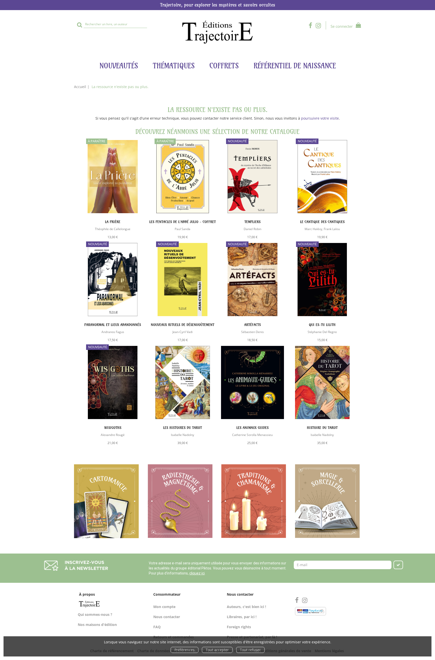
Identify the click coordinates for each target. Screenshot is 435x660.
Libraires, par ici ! (242, 616)
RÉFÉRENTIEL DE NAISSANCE (294, 65)
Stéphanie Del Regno (322, 332)
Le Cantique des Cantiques (322, 221)
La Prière (112, 221)
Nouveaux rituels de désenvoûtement (182, 324)
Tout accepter (217, 649)
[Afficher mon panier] (357, 26)
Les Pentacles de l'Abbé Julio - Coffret (182, 221)
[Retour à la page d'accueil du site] (217, 32)
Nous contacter (166, 616)
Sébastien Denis (252, 332)
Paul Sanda (182, 229)
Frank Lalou (332, 229)
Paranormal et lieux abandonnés (112, 324)
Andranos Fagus (112, 332)
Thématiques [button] (174, 65)
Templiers (252, 221)
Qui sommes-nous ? (95, 614)
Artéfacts (252, 324)
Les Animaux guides (252, 427)
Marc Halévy (313, 229)
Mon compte (164, 606)
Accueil (80, 86)
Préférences (184, 649)
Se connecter (342, 26)
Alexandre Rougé (113, 435)
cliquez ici (197, 573)
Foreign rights (239, 626)
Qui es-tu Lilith (322, 324)
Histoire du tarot (322, 427)
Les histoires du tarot (182, 427)
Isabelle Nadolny (182, 435)
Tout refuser (250, 649)
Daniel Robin (252, 229)
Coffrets (224, 65)
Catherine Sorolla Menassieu (252, 435)
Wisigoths (112, 427)
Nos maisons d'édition (97, 624)
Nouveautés (118, 65)
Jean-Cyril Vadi (182, 332)
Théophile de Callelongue (112, 229)
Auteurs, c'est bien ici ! (246, 606)
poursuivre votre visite (320, 118)
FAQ (157, 626)
